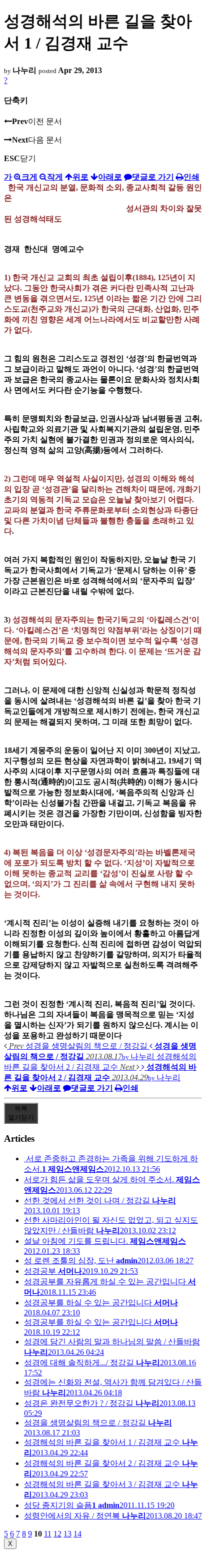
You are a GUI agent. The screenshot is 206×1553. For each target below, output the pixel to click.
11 (48, 1533)
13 (68, 1533)
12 (58, 1533)
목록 (21, 1113)
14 (78, 1533)
